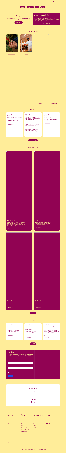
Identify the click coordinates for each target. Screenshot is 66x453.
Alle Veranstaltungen (33, 140)
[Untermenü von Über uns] (45, 7)
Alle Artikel (33, 343)
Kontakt (48, 415)
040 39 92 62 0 (37, 393)
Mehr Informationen (46, 23)
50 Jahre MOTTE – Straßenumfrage (14, 326)
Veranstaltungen (38, 415)
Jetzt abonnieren (11, 376)
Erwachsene (40, 103)
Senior (52, 103)
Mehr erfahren (10, 228)
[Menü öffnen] (64, 2)
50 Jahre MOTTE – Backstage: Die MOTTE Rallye (51, 327)
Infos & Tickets (10, 124)
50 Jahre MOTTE (18, 22)
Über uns (23, 415)
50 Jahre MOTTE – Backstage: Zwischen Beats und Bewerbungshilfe (31, 328)
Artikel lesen (10, 335)
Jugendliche (26, 54)
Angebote (11, 415)
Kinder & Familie (11, 54)
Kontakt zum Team (29, 393)
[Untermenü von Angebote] (25, 7)
